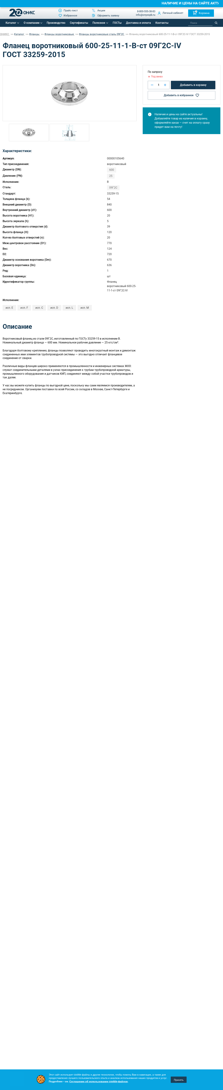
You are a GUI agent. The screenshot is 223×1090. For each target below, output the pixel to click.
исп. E (9, 307)
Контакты (161, 22)
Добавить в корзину (193, 85)
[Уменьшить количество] (152, 85)
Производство (56, 22)
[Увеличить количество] (165, 85)
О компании (31, 22)
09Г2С (113, 187)
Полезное (99, 22)
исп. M (84, 307)
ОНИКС (5, 34)
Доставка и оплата (138, 22)
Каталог (11, 22)
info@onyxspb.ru (145, 14)
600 (111, 169)
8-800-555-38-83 (146, 11)
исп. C (39, 307)
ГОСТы (117, 22)
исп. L (69, 307)
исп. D (54, 307)
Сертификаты (79, 22)
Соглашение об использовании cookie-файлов (98, 1081)
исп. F (24, 307)
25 (110, 176)
